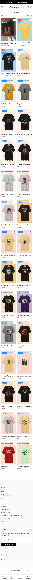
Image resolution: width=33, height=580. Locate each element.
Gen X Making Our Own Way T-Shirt (24, 315)
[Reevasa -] (16, 7)
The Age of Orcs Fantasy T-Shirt (8, 376)
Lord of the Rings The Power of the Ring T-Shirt (8, 406)
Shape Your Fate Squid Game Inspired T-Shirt (24, 104)
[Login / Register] (29, 7)
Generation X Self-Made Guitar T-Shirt (8, 315)
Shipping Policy (5, 512)
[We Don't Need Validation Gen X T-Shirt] (24, 272)
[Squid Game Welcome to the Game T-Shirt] (8, 90)
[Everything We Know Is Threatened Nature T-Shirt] (8, 241)
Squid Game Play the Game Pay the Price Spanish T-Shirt (8, 164)
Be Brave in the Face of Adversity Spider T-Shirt (8, 285)
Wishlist (28, 578)
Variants (4, 22)
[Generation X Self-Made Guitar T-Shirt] (8, 302)
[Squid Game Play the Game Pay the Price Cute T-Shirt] (24, 60)
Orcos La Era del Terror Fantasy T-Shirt (24, 225)
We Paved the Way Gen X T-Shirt (24, 406)
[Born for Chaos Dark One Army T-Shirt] (8, 332)
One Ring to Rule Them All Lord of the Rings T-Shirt (24, 164)
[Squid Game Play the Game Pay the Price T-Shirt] (24, 181)
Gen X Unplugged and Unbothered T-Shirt (24, 436)
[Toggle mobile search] (5, 7)
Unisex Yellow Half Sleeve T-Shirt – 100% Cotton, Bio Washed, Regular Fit (24, 43)
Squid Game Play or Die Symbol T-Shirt (24, 134)
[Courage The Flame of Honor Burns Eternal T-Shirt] (24, 332)
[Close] (31, 2)
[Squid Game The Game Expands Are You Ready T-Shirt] (8, 211)
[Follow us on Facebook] (1, 559)
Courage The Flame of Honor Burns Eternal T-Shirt (24, 346)
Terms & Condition (6, 518)
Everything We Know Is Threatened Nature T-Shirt (8, 255)
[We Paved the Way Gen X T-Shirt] (24, 392)
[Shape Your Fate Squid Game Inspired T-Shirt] (24, 90)
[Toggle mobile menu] (2, 7)
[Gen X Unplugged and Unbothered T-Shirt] (24, 423)
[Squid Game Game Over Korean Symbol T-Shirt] (8, 181)
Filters (5, 16)
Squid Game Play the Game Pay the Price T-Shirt (24, 194)
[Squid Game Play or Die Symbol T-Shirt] (24, 120)
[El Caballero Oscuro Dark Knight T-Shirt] (8, 120)
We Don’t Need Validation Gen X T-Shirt (24, 285)
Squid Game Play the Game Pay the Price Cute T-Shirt (24, 73)
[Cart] (31, 7)
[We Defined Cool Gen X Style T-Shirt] (8, 453)
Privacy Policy (5, 521)
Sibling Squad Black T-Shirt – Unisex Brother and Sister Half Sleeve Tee (8, 43)
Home (4, 578)
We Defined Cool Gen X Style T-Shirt (8, 467)
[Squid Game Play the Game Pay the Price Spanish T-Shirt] (8, 151)
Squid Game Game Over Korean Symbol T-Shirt (8, 194)
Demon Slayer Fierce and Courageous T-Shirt (24, 376)
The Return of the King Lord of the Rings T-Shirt (24, 255)
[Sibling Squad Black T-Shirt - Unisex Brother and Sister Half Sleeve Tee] (8, 29)
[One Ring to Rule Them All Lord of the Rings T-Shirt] (24, 151)
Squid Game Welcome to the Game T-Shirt (8, 104)
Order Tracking (5, 509)
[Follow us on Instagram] (5, 559)
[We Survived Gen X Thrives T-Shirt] (8, 423)
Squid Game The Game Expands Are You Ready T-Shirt (8, 225)
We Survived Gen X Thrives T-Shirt (8, 436)
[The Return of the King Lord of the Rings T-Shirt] (24, 241)
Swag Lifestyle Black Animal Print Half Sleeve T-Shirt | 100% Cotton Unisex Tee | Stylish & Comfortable (8, 74)
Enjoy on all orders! (16, 2)
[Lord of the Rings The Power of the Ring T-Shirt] (8, 392)
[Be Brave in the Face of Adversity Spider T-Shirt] (8, 272)
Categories (19, 578)
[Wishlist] (14, 20)
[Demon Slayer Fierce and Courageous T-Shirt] (24, 362)
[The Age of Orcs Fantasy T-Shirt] (8, 362)
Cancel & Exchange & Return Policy (11, 515)
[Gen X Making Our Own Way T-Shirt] (24, 302)
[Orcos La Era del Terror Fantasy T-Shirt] (24, 211)
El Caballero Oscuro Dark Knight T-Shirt (8, 134)
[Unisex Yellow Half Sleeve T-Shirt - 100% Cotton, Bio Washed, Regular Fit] (24, 29)
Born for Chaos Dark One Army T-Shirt (8, 346)
